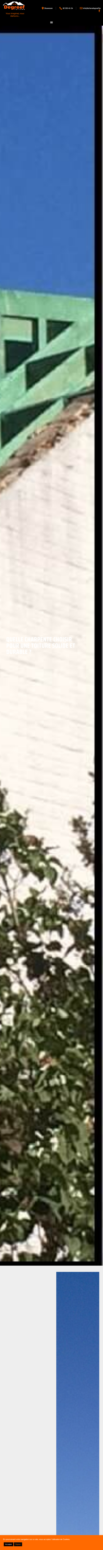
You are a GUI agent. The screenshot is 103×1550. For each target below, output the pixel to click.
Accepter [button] (8, 1544)
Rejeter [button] (18, 1544)
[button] (51, 22)
